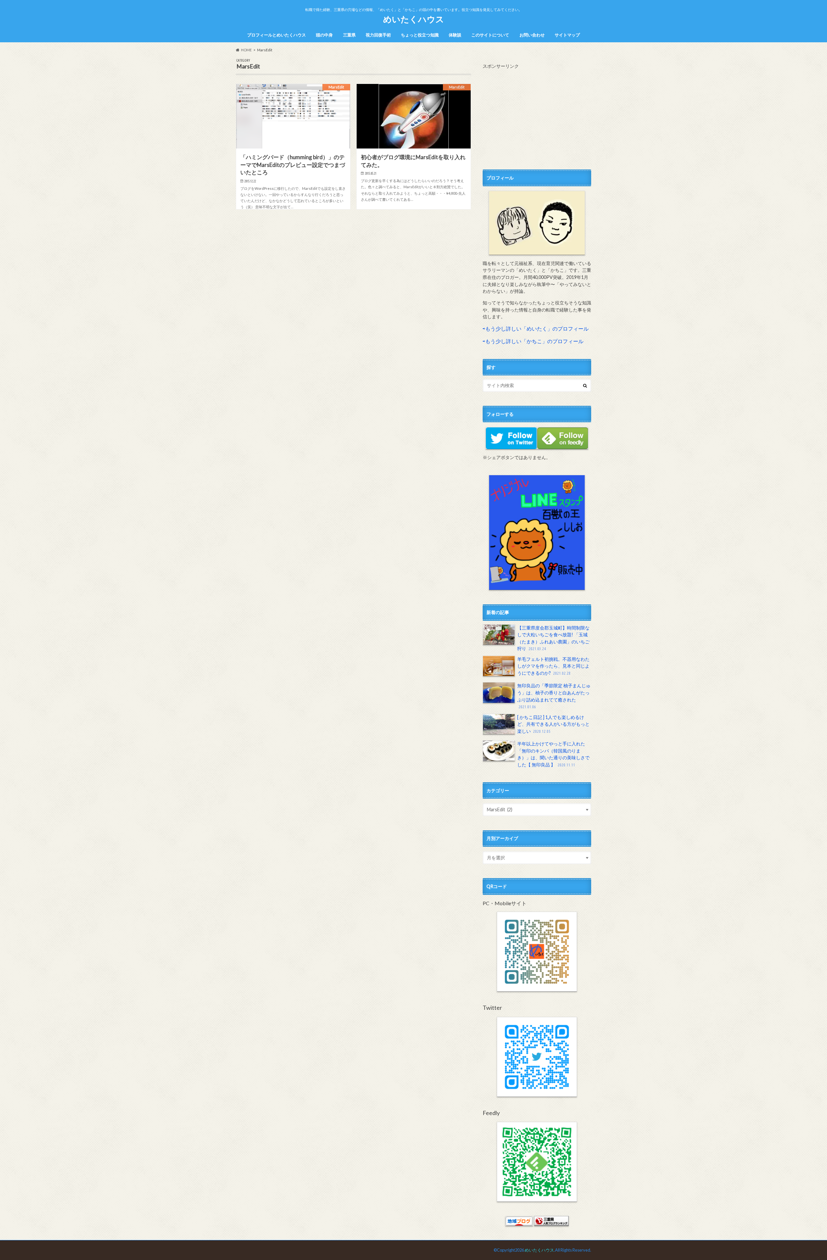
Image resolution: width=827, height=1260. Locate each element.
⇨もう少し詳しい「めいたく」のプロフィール (536, 328)
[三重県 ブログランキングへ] (551, 1222)
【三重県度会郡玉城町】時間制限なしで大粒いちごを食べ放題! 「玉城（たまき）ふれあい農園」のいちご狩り (553, 638)
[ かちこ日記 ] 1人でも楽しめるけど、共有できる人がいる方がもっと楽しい (553, 724)
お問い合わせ (532, 34)
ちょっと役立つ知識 (420, 34)
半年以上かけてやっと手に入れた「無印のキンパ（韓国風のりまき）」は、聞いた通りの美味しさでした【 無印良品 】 (553, 754)
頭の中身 (324, 34)
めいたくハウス (413, 19)
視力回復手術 (378, 34)
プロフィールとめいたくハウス (276, 34)
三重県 (349, 34)
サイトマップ (567, 34)
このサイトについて (490, 34)
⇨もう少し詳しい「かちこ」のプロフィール (533, 341)
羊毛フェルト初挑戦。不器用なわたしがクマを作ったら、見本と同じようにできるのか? (553, 666)
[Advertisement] (536, 114)
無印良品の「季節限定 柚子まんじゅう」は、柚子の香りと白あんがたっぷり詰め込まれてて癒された (554, 696)
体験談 (455, 34)
